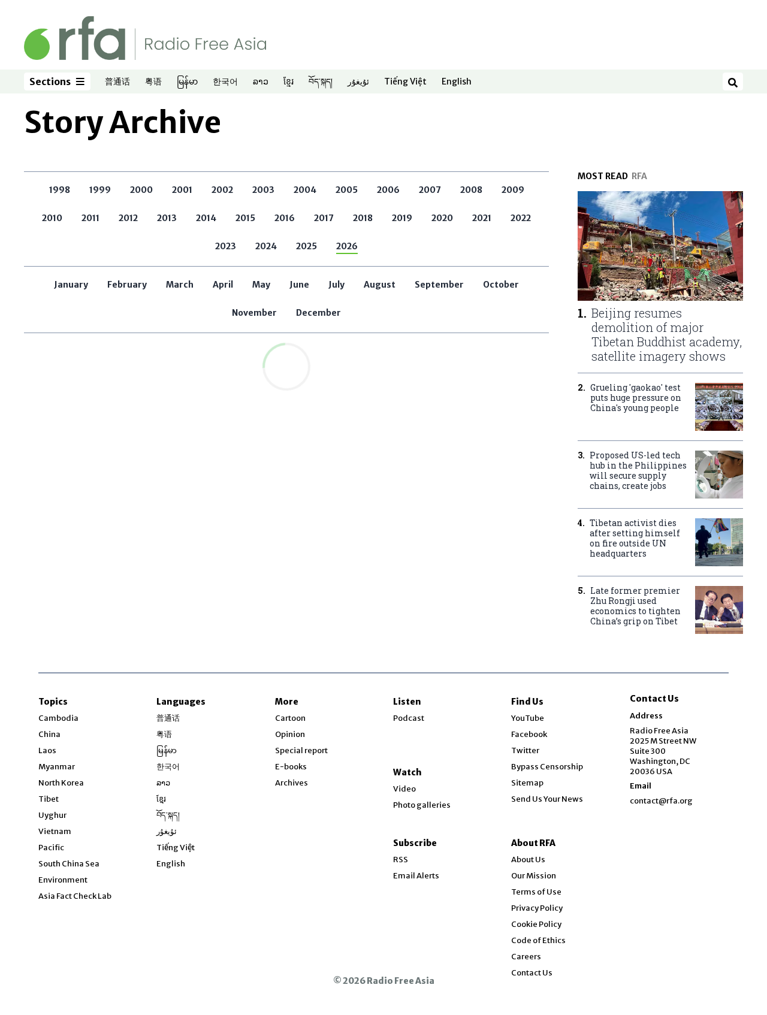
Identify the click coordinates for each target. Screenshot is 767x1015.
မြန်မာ (187, 82)
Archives (291, 783)
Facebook (529, 734)
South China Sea (68, 864)
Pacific (51, 847)
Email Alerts (416, 876)
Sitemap (527, 783)
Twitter (525, 750)
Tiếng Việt (405, 82)
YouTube (527, 718)
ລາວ (260, 82)
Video (404, 789)
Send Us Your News (547, 799)
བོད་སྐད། (321, 82)
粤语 (153, 82)
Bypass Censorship (547, 767)
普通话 (117, 82)
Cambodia (58, 718)
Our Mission (533, 876)
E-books (291, 767)
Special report (301, 750)
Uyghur (52, 815)
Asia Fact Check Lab (74, 896)
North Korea (61, 783)
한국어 (225, 82)
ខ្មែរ (288, 82)
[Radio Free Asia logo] (145, 37)
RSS (400, 859)
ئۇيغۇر (358, 82)
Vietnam (54, 831)
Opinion (290, 734)
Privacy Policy (537, 908)
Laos (47, 750)
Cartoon (290, 718)
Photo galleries (422, 805)
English (457, 82)
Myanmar (56, 767)
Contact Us (531, 973)
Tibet (48, 799)
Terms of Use (536, 892)
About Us (528, 859)
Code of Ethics (538, 940)
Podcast (408, 718)
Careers (526, 956)
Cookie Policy (536, 924)
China (49, 734)
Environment (62, 880)
